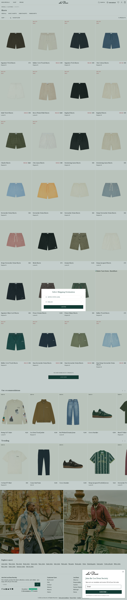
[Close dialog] (123, 571)
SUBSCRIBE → (103, 592)
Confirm (63, 307)
